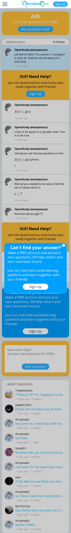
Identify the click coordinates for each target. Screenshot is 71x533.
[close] (63, 245)
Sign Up (60, 4)
